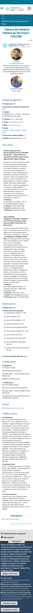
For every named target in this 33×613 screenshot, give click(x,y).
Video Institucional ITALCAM (10, 519)
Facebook (5, 130)
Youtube (24, 130)
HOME (3, 16)
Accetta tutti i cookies (10, 610)
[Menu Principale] (2, 8)
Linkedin (11, 130)
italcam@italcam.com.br (16, 122)
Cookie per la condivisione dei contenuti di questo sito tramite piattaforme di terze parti (16, 585)
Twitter (4, 132)
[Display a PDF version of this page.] (31, 40)
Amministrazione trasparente (15, 533)
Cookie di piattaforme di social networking (16, 592)
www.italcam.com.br (14, 125)
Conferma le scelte (9, 603)
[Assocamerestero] (15, 8)
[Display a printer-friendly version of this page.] (29, 40)
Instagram (17, 130)
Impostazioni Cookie (16, 541)
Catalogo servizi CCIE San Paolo (14, 408)
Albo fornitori (9, 537)
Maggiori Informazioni (10, 573)
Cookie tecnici (7, 578)
